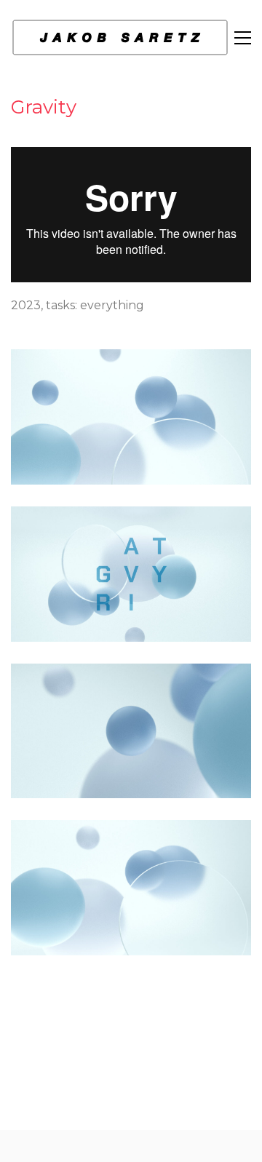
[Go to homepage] (120, 37)
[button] (242, 38)
